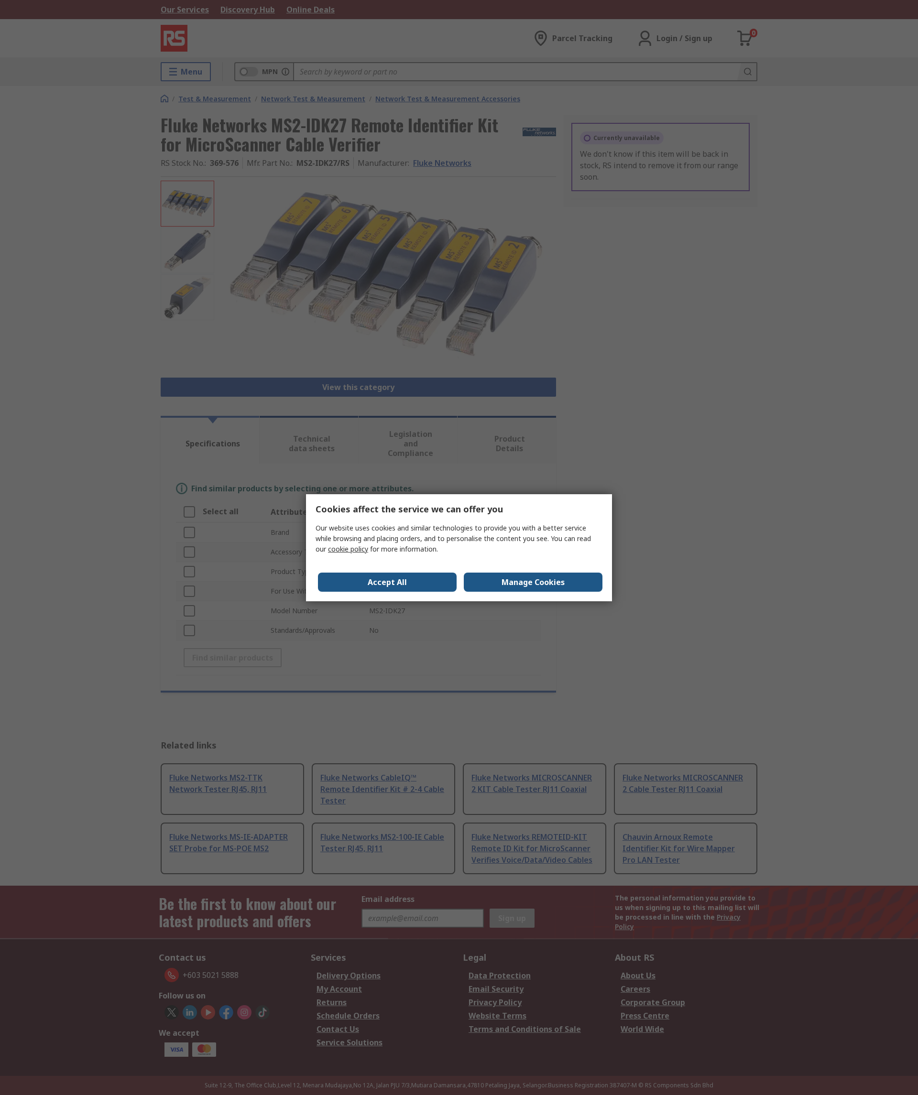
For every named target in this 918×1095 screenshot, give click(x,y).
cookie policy (348, 548)
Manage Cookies (533, 582)
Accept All (387, 582)
